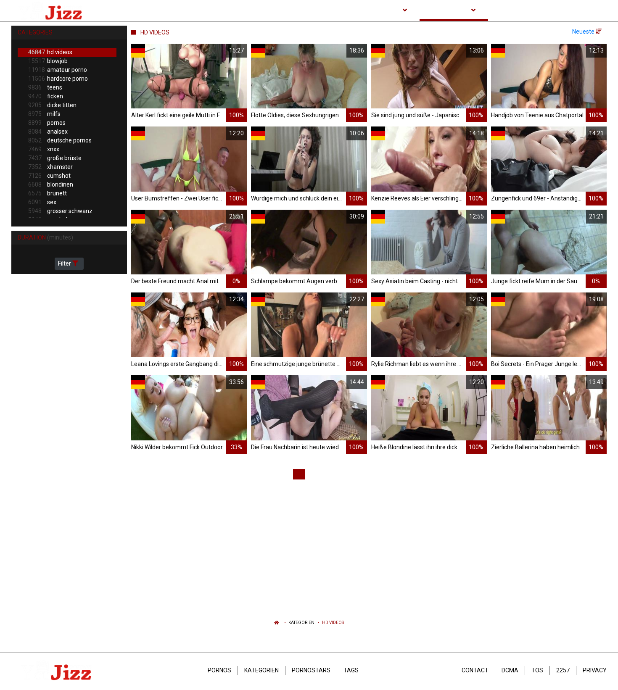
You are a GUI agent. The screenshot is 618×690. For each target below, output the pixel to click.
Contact (475, 670)
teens (45, 87)
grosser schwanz (60, 211)
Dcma (510, 670)
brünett (47, 193)
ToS (537, 670)
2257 (563, 670)
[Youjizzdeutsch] (52, 10)
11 (421, 474)
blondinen (50, 184)
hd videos (50, 52)
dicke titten (52, 105)
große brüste (55, 158)
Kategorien (301, 622)
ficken (45, 96)
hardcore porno (58, 78)
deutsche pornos (60, 140)
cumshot (49, 175)
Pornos (219, 670)
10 (406, 474)
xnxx (43, 149)
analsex (48, 131)
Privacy (595, 670)
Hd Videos (333, 622)
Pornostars (311, 670)
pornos (47, 122)
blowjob (48, 61)
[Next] (437, 474)
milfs (44, 114)
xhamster (50, 166)
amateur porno (57, 69)
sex (42, 202)
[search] (598, 10)
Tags (351, 670)
